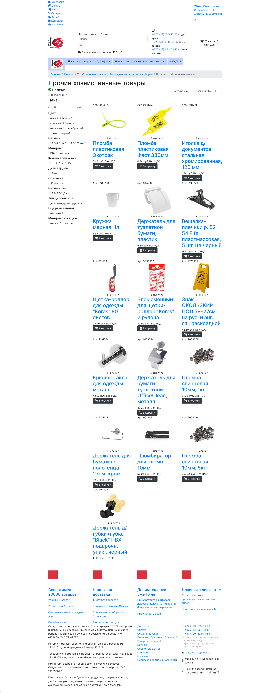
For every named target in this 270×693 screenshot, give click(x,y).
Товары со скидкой (149, 641)
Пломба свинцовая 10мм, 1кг (195, 383)
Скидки (55, 13)
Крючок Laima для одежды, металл (110, 383)
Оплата (55, 5)
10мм (54, 173)
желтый (68, 118)
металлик (57, 128)
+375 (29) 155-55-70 (165, 34)
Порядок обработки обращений (157, 637)
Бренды (142, 644)
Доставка (57, 1)
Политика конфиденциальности (157, 659)
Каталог (56, 9)
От (50, 107)
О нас (55, 16)
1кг (53, 163)
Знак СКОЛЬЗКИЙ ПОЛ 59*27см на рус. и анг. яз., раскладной (201, 311)
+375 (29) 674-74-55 (165, 49)
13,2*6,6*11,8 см (60, 193)
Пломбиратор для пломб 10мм (154, 462)
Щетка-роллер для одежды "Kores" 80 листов (111, 308)
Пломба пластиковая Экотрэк (108, 149)
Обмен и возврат (147, 633)
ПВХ (53, 153)
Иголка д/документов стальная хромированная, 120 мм (202, 155)
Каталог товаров (81, 61)
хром (54, 133)
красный (56, 123)
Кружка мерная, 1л (106, 224)
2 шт (62, 163)
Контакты (56, 20)
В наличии (58, 94)
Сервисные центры (149, 648)
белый (55, 118)
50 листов (57, 183)
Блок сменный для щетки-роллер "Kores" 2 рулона (155, 308)
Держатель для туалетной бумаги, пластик (156, 230)
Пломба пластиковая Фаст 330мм (153, 149)
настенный (57, 213)
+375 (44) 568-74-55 (165, 41)
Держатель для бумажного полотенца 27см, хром (112, 465)
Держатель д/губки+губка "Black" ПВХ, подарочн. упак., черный (110, 540)
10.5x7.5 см (58, 143)
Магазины (57, 24)
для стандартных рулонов (67, 203)
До (72, 107)
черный (66, 133)
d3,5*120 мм (77, 143)
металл (70, 123)
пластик (69, 223)
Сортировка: (180, 91)
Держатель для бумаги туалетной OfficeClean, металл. (156, 389)
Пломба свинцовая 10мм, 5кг (195, 462)
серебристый (76, 128)
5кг (71, 163)
